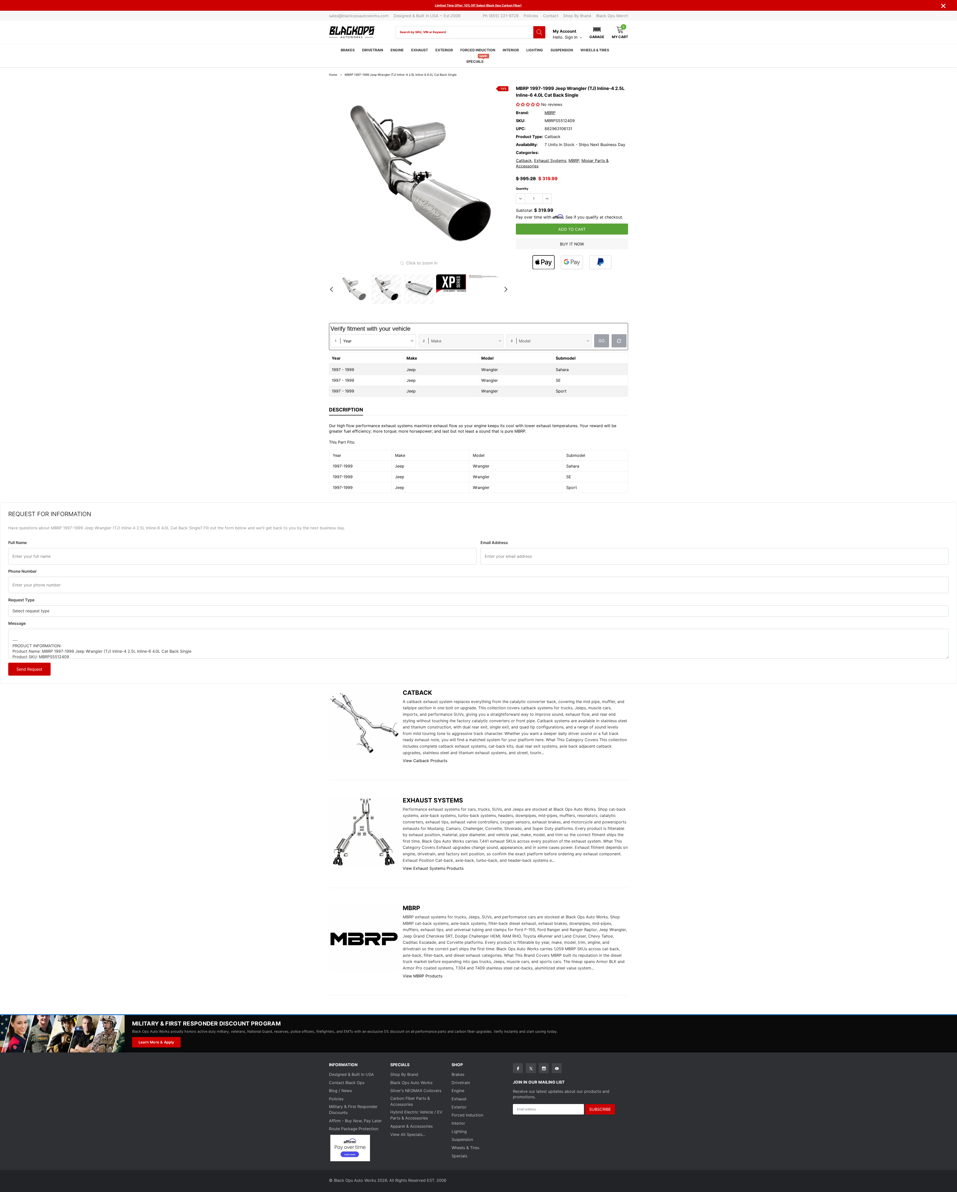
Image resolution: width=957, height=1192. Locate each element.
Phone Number (22, 571)
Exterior (444, 50)
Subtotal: (524, 210)
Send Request (29, 669)
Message (17, 623)
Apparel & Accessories (411, 1126)
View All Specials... (407, 1134)
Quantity (522, 188)
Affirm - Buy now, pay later (355, 1120)
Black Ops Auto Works (411, 1082)
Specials (474, 61)
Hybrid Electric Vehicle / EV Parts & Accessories (416, 1115)
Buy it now (572, 243)
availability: (527, 144)
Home (333, 75)
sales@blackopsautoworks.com (359, 16)
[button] (596, 32)
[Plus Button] (547, 199)
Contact (550, 16)
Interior (511, 50)
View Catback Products (425, 760)
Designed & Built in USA (351, 1074)
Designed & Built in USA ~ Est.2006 (427, 16)
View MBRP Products (422, 975)
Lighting (534, 50)
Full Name (17, 542)
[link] (354, 289)
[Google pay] (572, 262)
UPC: (521, 128)
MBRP (550, 112)
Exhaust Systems (550, 160)
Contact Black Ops (346, 1082)
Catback (524, 160)
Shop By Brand (577, 16)
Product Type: (529, 136)
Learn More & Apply (156, 1042)
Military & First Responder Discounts (353, 1109)
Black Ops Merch (612, 16)
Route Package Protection (353, 1128)
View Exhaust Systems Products (433, 868)
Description (346, 410)
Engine (397, 50)
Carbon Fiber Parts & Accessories (410, 1101)
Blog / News (340, 1090)
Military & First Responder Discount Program (206, 1023)
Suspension (562, 50)
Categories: (527, 152)
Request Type (21, 599)
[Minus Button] (520, 199)
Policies (531, 16)
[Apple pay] (543, 262)
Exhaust (419, 50)
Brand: (522, 112)
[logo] (352, 32)
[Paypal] (600, 262)
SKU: (520, 120)
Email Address (494, 542)
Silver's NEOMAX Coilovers (415, 1090)
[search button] (539, 32)
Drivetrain (372, 50)
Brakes (348, 50)
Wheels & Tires (594, 50)
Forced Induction (477, 50)
